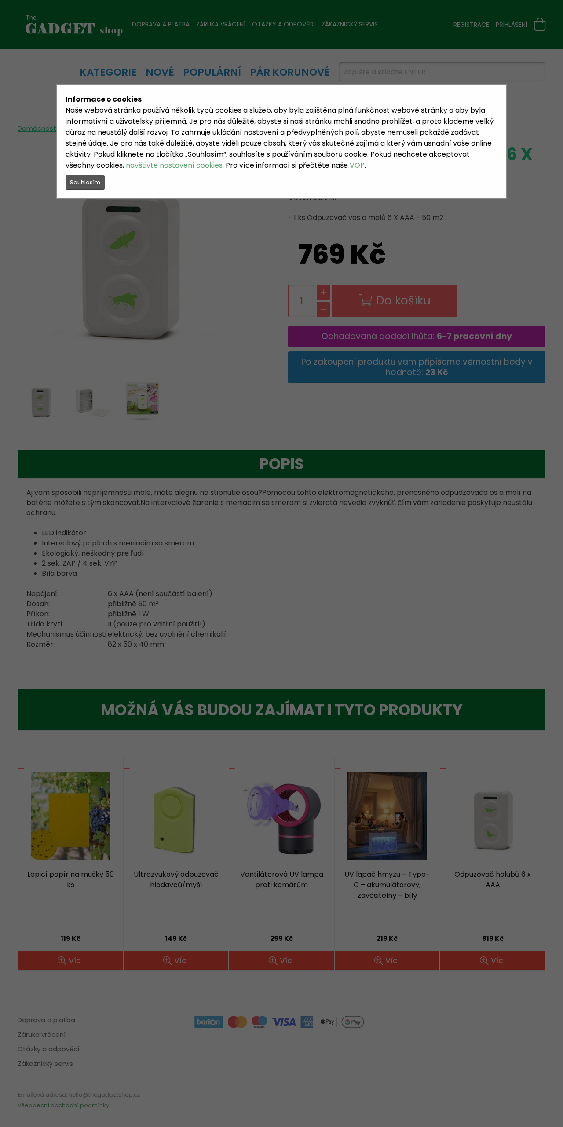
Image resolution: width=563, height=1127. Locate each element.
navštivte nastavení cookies (174, 165)
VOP (357, 165)
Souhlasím (85, 182)
